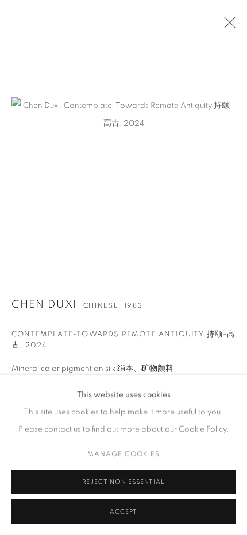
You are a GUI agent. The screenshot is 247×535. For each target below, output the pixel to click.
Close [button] (227, 25)
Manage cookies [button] (123, 454)
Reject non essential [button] (123, 482)
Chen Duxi (44, 304)
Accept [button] (123, 512)
